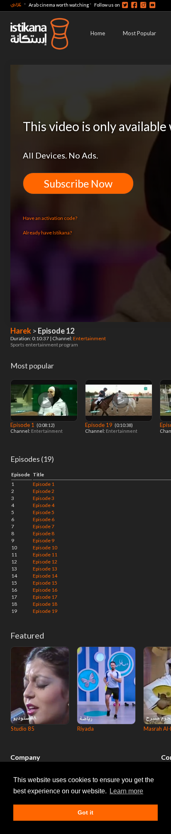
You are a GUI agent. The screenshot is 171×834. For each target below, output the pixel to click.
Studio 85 (22, 728)
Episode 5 (43, 512)
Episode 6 (43, 519)
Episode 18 (45, 604)
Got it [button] (85, 812)
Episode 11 (45, 554)
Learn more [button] (126, 791)
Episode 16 (45, 590)
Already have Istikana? (47, 232)
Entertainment (90, 338)
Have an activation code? (50, 218)
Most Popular (139, 33)
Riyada (85, 728)
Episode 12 (45, 561)
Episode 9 (43, 540)
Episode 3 (43, 498)
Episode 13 (45, 569)
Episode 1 (23, 425)
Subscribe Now (78, 183)
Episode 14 (45, 576)
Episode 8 (43, 533)
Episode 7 (43, 526)
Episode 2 (43, 491)
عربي (15, 3)
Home (97, 33)
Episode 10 (45, 547)
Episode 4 (43, 505)
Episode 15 (45, 583)
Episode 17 (45, 597)
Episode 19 (99, 425)
